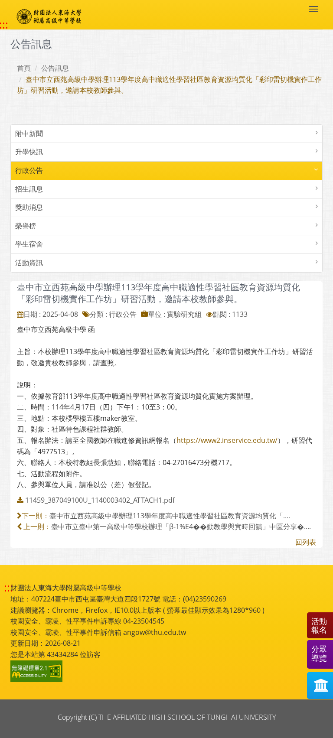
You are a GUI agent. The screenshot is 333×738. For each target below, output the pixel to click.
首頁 (24, 68)
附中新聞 (29, 133)
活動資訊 (29, 262)
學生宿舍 (29, 244)
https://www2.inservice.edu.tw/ (227, 440)
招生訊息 (29, 189)
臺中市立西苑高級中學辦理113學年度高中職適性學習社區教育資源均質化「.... (169, 515)
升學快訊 (29, 151)
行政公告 (29, 170)
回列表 (305, 542)
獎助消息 (29, 207)
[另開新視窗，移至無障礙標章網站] (37, 671)
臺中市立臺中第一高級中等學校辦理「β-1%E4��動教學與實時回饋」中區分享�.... (181, 526)
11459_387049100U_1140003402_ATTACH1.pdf (100, 500)
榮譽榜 (25, 226)
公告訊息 (55, 68)
